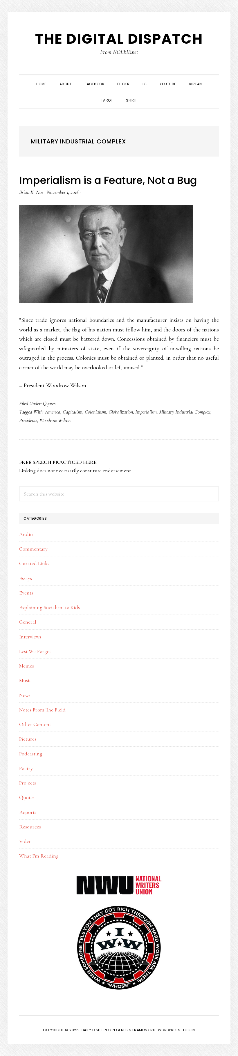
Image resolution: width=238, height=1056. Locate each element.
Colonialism (95, 412)
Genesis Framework (135, 1029)
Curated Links (34, 563)
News (24, 695)
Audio (26, 534)
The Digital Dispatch (119, 39)
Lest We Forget (35, 651)
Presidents (28, 420)
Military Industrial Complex (184, 412)
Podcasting (30, 753)
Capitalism (72, 412)
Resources (30, 826)
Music (25, 680)
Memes (26, 666)
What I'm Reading (39, 856)
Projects (27, 783)
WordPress (169, 1029)
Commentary (33, 549)
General (27, 622)
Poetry (26, 768)
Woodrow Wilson (55, 420)
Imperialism (146, 412)
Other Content (35, 724)
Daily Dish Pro (95, 1029)
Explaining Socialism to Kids (49, 607)
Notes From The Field (42, 710)
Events (26, 593)
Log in (189, 1029)
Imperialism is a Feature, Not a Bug (108, 180)
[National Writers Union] (119, 879)
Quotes (49, 403)
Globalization (121, 412)
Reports (27, 812)
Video (25, 841)
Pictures (27, 739)
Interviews (30, 636)
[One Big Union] (119, 908)
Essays (25, 578)
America (52, 412)
